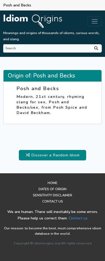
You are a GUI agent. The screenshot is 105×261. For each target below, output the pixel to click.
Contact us (78, 218)
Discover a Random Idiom (54, 155)
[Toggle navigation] (95, 21)
